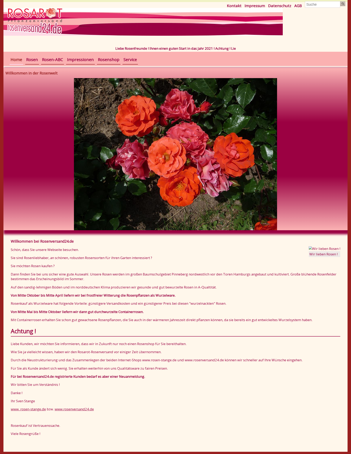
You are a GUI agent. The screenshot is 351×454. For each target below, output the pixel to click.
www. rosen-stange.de (28, 409)
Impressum (255, 5)
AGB (298, 5)
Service (130, 59)
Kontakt (234, 5)
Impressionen (80, 59)
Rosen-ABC (52, 59)
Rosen (32, 59)
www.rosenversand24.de (74, 409)
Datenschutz (279, 5)
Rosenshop (108, 59)
